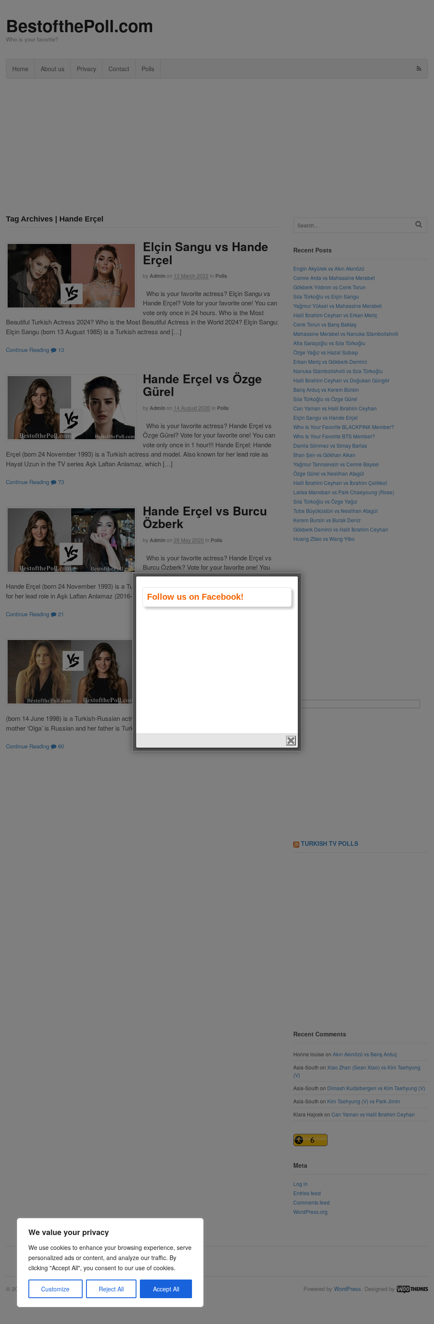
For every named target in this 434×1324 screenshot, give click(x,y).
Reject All (111, 1289)
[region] (110, 1262)
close (291, 740)
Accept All (166, 1289)
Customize (55, 1289)
